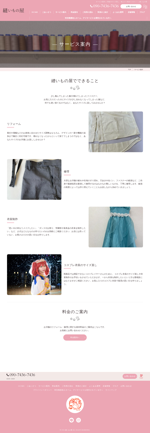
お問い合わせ (131, 6)
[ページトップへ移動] (141, 376)
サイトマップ (111, 390)
